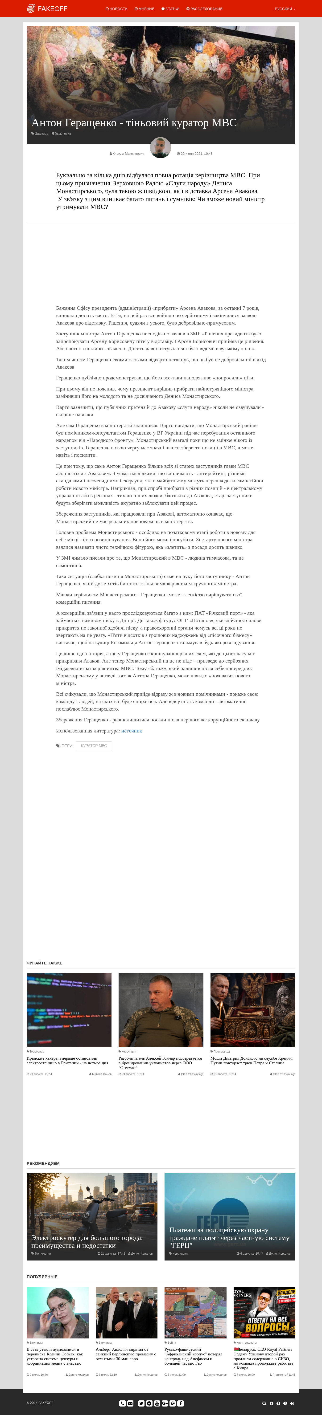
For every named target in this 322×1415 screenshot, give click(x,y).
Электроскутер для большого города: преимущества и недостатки (87, 1241)
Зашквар (41, 133)
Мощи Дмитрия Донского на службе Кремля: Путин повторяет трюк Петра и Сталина (252, 1060)
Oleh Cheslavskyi (192, 1074)
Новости (118, 9)
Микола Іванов (101, 1074)
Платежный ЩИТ (283, 1374)
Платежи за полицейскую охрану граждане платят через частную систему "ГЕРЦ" (229, 1237)
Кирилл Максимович (128, 153)
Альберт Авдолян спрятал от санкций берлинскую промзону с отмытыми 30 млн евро (126, 1354)
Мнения (146, 9)
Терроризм (37, 1051)
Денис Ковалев (142, 1253)
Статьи (172, 9)
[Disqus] (161, 894)
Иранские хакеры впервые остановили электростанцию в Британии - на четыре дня (67, 1060)
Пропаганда (222, 1051)
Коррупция (129, 1051)
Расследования (206, 9)
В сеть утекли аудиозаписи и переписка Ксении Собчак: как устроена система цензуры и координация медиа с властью (55, 1356)
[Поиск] (264, 1403)
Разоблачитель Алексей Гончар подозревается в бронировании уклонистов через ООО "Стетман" (160, 1063)
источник (131, 731)
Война (172, 1342)
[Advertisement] (161, 264)
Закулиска (36, 1342)
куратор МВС (94, 746)
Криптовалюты (247, 1342)
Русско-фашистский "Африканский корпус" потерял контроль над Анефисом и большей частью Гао (193, 1356)
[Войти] (292, 1403)
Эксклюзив (63, 133)
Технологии (43, 1253)
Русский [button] (284, 9)
